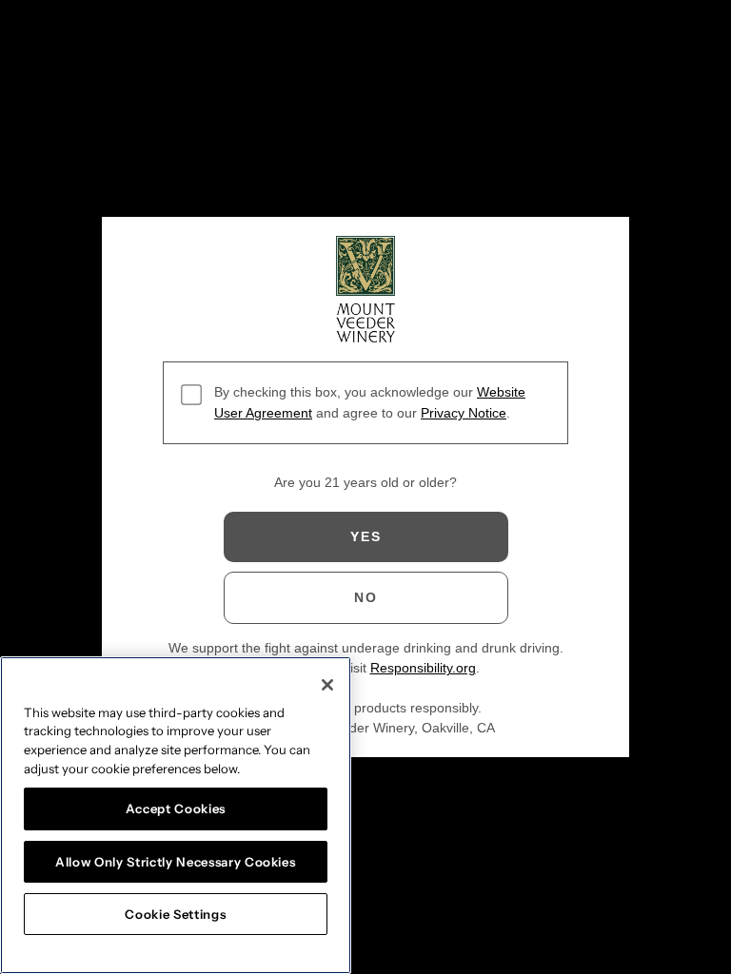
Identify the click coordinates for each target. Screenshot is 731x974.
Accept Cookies (176, 808)
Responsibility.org (423, 667)
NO (366, 597)
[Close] (327, 685)
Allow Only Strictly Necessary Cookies (175, 861)
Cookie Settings (175, 914)
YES (366, 536)
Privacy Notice (463, 412)
